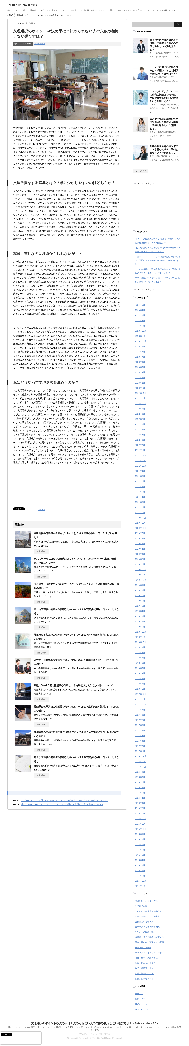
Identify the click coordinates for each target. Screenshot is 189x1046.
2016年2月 (140, 808)
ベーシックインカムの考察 (147, 916)
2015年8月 (140, 839)
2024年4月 (140, 310)
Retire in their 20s (22, 5)
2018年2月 (140, 684)
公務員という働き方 (144, 921)
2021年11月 (140, 460)
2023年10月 (140, 341)
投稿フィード (141, 999)
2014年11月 (140, 886)
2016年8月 (140, 777)
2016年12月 (140, 756)
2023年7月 (140, 357)
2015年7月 (140, 844)
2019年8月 (140, 590)
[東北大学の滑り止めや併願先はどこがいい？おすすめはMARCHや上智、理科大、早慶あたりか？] (23, 572)
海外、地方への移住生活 (146, 958)
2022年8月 (140, 414)
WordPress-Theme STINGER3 (94, 1034)
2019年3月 (140, 616)
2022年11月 (140, 398)
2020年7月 (140, 533)
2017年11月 (140, 699)
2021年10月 (140, 466)
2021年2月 (140, 507)
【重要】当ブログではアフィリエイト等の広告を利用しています (44, 15)
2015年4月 (140, 860)
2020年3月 (140, 554)
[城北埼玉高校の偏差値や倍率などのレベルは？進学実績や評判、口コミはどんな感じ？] (23, 622)
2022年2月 (140, 445)
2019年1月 (140, 626)
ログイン (139, 993)
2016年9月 (140, 772)
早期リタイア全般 (143, 947)
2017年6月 (140, 725)
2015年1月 (140, 875)
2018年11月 (140, 637)
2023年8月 (140, 351)
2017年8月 (140, 715)
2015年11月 (140, 824)
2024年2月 (140, 320)
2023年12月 (140, 331)
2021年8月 (140, 476)
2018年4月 (140, 673)
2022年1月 (140, 450)
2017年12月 (140, 694)
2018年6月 (140, 663)
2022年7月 (140, 419)
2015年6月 (140, 850)
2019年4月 (140, 611)
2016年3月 (140, 803)
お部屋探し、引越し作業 (146, 901)
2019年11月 (140, 575)
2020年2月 (140, 559)
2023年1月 (140, 388)
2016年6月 (140, 787)
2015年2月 (140, 870)
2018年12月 (140, 632)
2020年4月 (140, 549)
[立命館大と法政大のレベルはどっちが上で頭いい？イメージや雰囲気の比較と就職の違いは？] (23, 597)
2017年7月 (140, 720)
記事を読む (41, 551)
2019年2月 (140, 621)
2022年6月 (140, 424)
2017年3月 (140, 741)
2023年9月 (140, 346)
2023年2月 (140, 383)
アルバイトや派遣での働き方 (148, 911)
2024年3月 (140, 315)
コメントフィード (143, 1004)
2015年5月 (140, 855)
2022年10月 (140, 403)
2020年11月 (140, 523)
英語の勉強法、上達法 (145, 968)
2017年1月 (140, 751)
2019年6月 (140, 600)
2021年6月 (140, 486)
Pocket (41, 509)
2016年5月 (140, 792)
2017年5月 (140, 730)
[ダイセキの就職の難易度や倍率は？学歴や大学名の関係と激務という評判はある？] (140, 52)
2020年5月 (140, 543)
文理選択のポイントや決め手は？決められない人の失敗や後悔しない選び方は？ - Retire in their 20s (94, 1023)
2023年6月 (140, 362)
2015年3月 (140, 865)
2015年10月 (140, 829)
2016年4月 (140, 798)
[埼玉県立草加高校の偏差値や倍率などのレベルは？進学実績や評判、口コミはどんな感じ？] (23, 648)
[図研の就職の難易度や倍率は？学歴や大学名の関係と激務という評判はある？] (140, 158)
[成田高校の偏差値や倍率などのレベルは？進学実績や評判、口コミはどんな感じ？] (23, 546)
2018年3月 (140, 678)
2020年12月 (140, 517)
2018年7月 (140, 658)
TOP (11, 15)
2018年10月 (140, 642)
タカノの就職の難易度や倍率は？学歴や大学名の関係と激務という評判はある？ (164, 70)
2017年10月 (140, 704)
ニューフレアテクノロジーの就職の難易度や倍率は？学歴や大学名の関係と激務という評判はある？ (157, 260)
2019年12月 (140, 569)
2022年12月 (140, 393)
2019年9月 (140, 585)
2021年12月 (140, 455)
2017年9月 (140, 709)
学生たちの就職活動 (144, 932)
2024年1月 (140, 326)
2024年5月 (140, 305)
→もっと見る (141, 171)
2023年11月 (140, 336)
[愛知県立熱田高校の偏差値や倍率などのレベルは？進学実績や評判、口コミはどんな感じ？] (23, 720)
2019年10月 (140, 580)
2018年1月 (140, 689)
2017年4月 (140, 735)
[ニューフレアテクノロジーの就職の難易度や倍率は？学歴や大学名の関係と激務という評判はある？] (140, 103)
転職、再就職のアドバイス (147, 979)
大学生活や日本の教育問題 (147, 927)
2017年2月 (140, 746)
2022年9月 (140, 409)
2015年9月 (140, 834)
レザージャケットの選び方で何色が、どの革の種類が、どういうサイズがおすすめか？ (64, 800)
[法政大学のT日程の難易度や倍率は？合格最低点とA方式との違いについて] (23, 698)
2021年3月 (140, 502)
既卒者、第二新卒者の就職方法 (149, 937)
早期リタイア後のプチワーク (148, 953)
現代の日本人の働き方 (145, 963)
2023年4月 (140, 372)
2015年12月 (140, 818)
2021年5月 (140, 492)
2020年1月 (140, 564)
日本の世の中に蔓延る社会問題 (149, 942)
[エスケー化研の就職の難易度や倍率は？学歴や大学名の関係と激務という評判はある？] (140, 131)
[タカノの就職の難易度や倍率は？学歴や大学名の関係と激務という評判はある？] (140, 79)
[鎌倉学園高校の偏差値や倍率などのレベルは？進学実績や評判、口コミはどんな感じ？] (23, 770)
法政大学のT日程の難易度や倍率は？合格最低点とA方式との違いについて (73, 685)
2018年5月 (140, 668)
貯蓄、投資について (144, 973)
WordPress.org (142, 1009)
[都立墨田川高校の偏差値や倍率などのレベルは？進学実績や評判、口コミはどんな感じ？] (23, 673)
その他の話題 (39, 44)
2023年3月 (140, 377)
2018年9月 (140, 647)
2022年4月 (140, 434)
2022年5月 (140, 429)
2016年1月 (140, 813)
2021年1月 (140, 512)
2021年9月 (140, 471)
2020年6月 (140, 538)
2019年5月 (140, 606)
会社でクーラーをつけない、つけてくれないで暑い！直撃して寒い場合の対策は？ (62, 804)
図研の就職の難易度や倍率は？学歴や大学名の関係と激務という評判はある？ (164, 149)
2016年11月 (140, 761)
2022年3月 (140, 440)
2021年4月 (140, 497)
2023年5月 (140, 367)
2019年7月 (140, 595)
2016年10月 (140, 767)
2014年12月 (140, 881)
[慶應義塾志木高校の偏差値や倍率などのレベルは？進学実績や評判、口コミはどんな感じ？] (23, 745)
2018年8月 (140, 652)
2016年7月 (140, 782)
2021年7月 (140, 481)
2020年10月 (140, 528)
